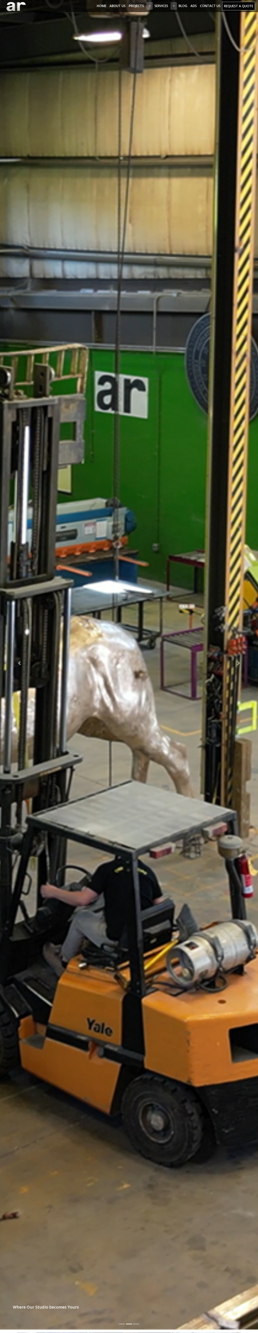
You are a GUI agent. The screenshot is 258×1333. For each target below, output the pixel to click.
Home (101, 6)
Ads (193, 6)
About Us (117, 6)
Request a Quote (238, 6)
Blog (183, 6)
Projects (136, 6)
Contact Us (210, 6)
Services (161, 6)
